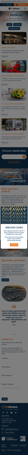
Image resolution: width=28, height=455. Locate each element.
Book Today (14, 244)
